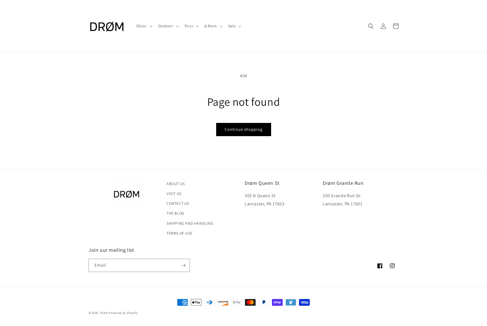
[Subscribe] (183, 265)
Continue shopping (244, 129)
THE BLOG (176, 213)
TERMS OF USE (179, 233)
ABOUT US (176, 183)
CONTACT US (178, 203)
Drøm (104, 313)
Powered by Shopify (123, 313)
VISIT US (174, 193)
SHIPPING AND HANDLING (190, 223)
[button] (144, 26)
